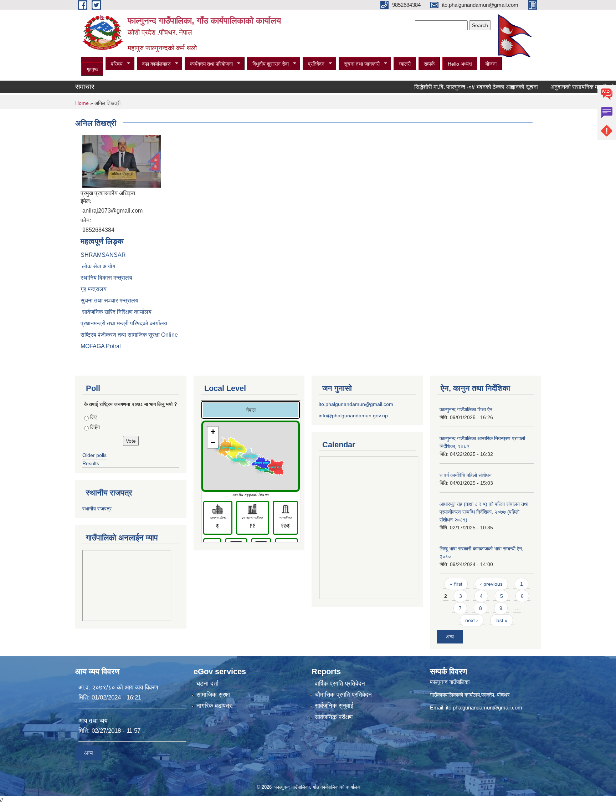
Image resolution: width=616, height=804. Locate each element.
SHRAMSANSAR (103, 255)
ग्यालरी (405, 64)
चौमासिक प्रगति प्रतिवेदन (343, 694)
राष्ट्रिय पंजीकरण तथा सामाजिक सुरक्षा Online (129, 335)
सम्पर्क (429, 64)
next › (471, 620)
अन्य (450, 637)
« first (456, 584)
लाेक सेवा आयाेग (98, 266)
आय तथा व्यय (92, 720)
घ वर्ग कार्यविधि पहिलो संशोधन (466, 475)
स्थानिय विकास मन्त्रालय (106, 278)
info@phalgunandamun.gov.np (353, 415)
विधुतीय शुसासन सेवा (268, 64)
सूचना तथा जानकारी (359, 64)
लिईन (95, 427)
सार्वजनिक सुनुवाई (334, 705)
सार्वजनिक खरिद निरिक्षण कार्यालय (116, 312)
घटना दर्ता (207, 683)
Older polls (94, 455)
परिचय (114, 64)
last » (502, 620)
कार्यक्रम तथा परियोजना (209, 64)
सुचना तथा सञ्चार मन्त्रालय (109, 300)
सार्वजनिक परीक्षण (334, 717)
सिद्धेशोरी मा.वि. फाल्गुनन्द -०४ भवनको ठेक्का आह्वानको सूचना (458, 87)
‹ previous (491, 584)
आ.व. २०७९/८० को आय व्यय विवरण (118, 687)
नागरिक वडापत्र (214, 705)
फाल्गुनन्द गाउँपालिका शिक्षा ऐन (466, 409)
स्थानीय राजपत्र (97, 509)
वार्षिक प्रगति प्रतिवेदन (340, 683)
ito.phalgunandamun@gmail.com (356, 404)
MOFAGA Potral (101, 346)
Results (90, 463)
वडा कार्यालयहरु (154, 64)
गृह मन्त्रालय (94, 289)
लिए (93, 417)
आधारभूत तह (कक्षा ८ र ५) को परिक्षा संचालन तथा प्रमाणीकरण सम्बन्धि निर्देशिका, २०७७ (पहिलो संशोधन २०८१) (484, 512)
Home (82, 103)
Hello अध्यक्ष (460, 64)
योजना (491, 64)
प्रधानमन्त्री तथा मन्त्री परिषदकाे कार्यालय (124, 323)
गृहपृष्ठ (92, 69)
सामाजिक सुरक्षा (213, 694)
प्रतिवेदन (313, 64)
